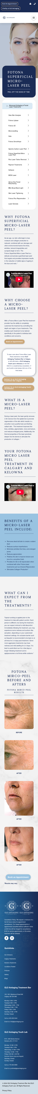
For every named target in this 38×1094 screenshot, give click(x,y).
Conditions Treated (9, 966)
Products (7, 970)
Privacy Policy (7, 1090)
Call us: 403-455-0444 (10, 1018)
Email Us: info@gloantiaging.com (14, 1021)
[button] (34, 4)
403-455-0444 (14, 361)
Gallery (6, 974)
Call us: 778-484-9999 (10, 1065)
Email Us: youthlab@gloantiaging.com (15, 1068)
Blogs (6, 978)
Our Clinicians (8, 955)
